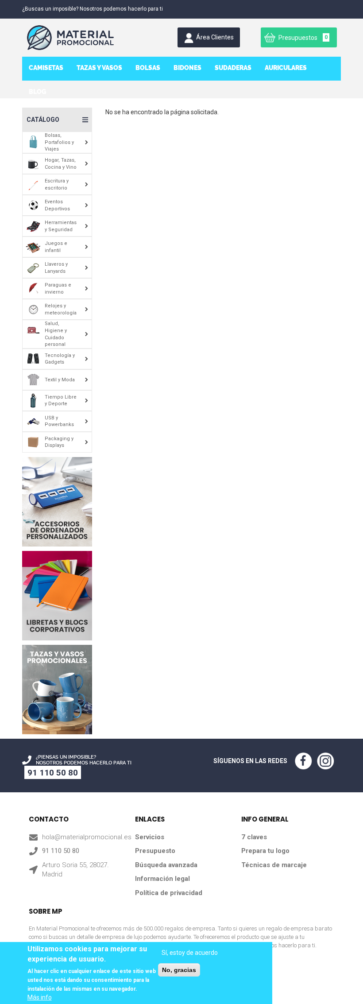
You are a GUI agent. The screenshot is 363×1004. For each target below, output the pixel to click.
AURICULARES (286, 67)
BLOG (37, 91)
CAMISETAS (46, 67)
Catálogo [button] (43, 119)
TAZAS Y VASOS (99, 67)
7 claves (254, 837)
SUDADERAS (233, 67)
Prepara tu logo (265, 851)
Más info (39, 997)
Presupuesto (155, 851)
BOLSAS (147, 67)
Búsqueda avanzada (166, 865)
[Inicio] (77, 37)
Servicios (149, 837)
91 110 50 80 (52, 773)
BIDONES (187, 67)
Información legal (162, 879)
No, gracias (179, 969)
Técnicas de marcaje (274, 865)
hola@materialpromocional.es (86, 837)
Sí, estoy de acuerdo (190, 952)
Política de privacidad (168, 893)
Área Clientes (215, 37)
